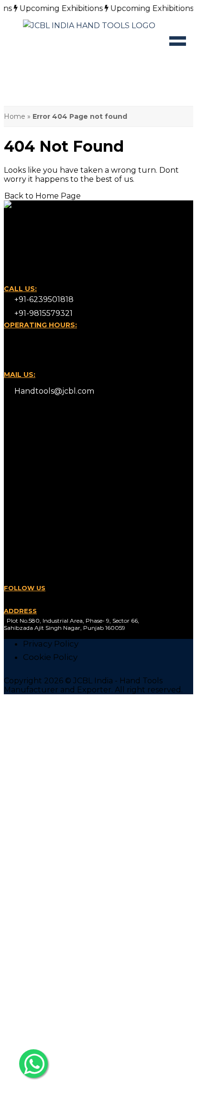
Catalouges (46, 469)
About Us (42, 552)
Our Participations (60, 509)
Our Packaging (54, 483)
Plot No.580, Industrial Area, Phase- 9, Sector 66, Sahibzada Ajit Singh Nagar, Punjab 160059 (71, 624)
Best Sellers (47, 566)
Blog (33, 443)
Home (14, 116)
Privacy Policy (50, 643)
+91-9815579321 (42, 313)
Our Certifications (59, 496)
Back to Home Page (42, 196)
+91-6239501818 (43, 299)
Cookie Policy (50, 657)
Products (42, 456)
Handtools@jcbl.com (53, 391)
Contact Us (46, 429)
